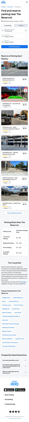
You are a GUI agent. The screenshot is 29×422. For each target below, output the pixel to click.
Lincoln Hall (17, 312)
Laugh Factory (19, 339)
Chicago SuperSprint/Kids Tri (11, 316)
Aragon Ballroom (18, 297)
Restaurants (10, 6)
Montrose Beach (7, 339)
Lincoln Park (15, 309)
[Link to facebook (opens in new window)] (10, 412)
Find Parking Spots (14, 46)
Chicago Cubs (6, 305)
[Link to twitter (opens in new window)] (16, 412)
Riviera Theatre (6, 312)
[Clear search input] (26, 30)
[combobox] (14, 30)
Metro (4, 301)
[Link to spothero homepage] (14, 383)
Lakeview (5, 320)
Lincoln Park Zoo (14, 301)
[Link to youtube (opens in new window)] (19, 412)
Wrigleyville (5, 309)
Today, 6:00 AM (8, 42)
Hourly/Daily (7, 25)
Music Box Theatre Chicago (10, 324)
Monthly (21, 25)
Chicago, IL (3, 6)
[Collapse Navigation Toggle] (27, 2)
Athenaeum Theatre (8, 327)
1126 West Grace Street (9, 335)
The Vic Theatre (18, 305)
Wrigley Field (6, 297)
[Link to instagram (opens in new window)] (13, 412)
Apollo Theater (6, 331)
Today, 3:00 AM (8, 36)
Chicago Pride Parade (8, 346)
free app (23, 282)
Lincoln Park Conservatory (10, 342)
